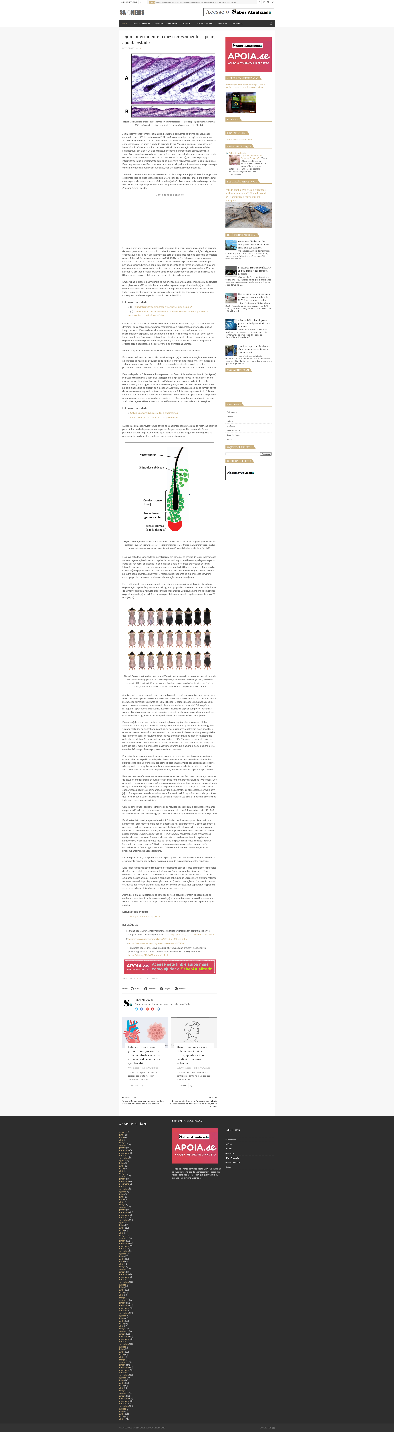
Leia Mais (134, 1086)
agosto (122, 1132)
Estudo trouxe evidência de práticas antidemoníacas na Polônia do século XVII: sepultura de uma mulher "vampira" (246, 195)
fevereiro (123, 1145)
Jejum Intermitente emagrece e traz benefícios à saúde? (163, 306)
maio (121, 1137)
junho (122, 1134)
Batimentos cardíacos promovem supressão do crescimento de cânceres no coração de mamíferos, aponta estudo (144, 1055)
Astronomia (232, 412)
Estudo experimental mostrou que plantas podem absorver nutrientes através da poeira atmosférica (196, 2)
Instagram (152, 1009)
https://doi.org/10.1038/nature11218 (148, 955)
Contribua (237, 23)
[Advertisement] (169, 221)
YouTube (187, 23)
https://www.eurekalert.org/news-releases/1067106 (156, 943)
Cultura (230, 421)
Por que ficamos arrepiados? (145, 916)
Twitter (136, 1009)
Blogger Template (156, 1428)
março (122, 1142)
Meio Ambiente (233, 430)
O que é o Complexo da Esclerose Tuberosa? (251, 156)
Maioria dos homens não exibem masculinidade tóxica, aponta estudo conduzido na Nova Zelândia (192, 1055)
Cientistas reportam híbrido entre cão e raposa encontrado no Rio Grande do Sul (254, 349)
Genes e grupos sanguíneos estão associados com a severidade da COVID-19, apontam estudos (254, 297)
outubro (123, 1155)
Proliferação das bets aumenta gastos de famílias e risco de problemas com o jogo (245, 85)
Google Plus (147, 1009)
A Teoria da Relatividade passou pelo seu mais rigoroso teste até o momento (254, 323)
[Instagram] (268, 2)
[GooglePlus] (263, 2)
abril (121, 1140)
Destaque (143, 978)
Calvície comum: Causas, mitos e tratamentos (154, 412)
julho (121, 1163)
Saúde (155, 978)
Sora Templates (137, 1428)
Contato (222, 23)
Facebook (141, 1009)
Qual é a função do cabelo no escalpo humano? (154, 417)
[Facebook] (259, 2)
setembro (124, 1158)
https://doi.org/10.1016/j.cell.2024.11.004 (192, 934)
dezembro (124, 1150)
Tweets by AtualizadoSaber (238, 139)
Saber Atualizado (141, 23)
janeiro (122, 1147)
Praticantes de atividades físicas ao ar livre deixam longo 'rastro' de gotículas (254, 270)
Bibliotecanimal (205, 23)
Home (124, 23)
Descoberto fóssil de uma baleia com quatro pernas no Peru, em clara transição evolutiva (253, 244)
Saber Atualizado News (166, 23)
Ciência (132, 978)
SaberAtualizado (233, 435)
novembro (124, 1153)
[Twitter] (272, 2)
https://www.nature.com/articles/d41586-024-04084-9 (158, 938)
